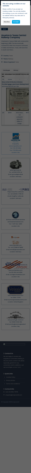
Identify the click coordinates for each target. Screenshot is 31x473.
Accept (16, 22)
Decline (7, 22)
